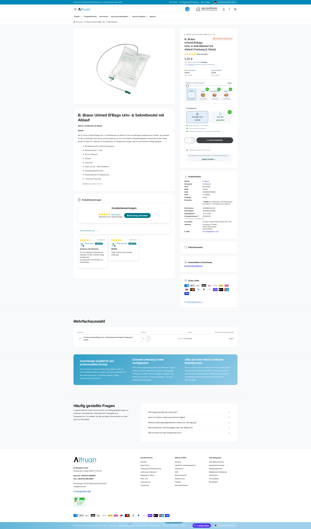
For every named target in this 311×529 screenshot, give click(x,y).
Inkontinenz (213, 475)
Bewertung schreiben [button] (137, 215)
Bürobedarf (213, 482)
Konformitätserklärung (193, 266)
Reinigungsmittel (215, 469)
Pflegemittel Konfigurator (190, 2)
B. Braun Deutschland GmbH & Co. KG (199, 34)
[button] (75, 9)
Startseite (79, 22)
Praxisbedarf (214, 479)
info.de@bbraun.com (210, 231)
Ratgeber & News (147, 475)
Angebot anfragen (208, 159)
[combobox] (142, 9)
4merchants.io (95, 525)
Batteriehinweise (181, 485)
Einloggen (207, 2)
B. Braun (206, 181)
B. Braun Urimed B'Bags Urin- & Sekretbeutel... (101, 22)
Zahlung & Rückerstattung (151, 469)
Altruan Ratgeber (139, 17)
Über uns (144, 479)
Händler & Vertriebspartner (185, 465)
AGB (176, 472)
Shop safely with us (194, 302)
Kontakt (174, 2)
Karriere (178, 462)
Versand (191, 64)
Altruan (81, 525)
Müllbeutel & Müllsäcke (218, 472)
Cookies (178, 482)
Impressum (145, 485)
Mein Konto (145, 465)
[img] (85, 240)
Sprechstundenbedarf (119, 17)
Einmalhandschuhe (216, 462)
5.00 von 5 (116, 214)
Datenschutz (146, 482)
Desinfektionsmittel (216, 465)
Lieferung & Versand (148, 472)
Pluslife (77, 17)
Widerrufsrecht (180, 475)
